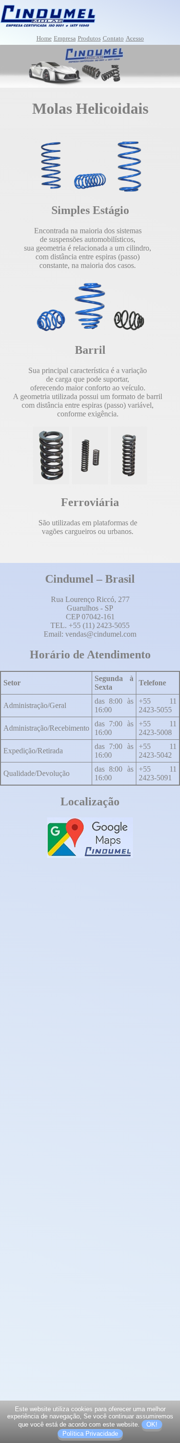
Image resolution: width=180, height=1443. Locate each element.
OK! (151, 1424)
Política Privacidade (90, 1433)
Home (44, 38)
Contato (113, 38)
